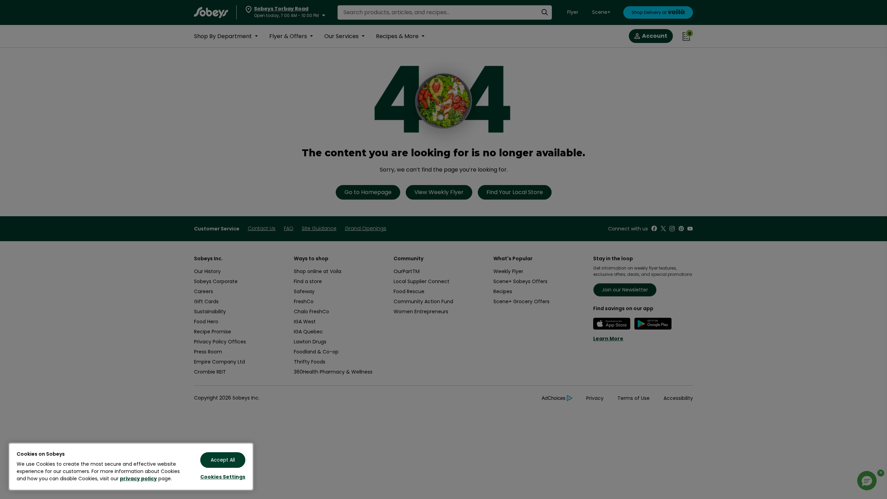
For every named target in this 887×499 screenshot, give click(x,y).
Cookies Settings (222, 476)
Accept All (223, 459)
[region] (131, 467)
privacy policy (138, 478)
